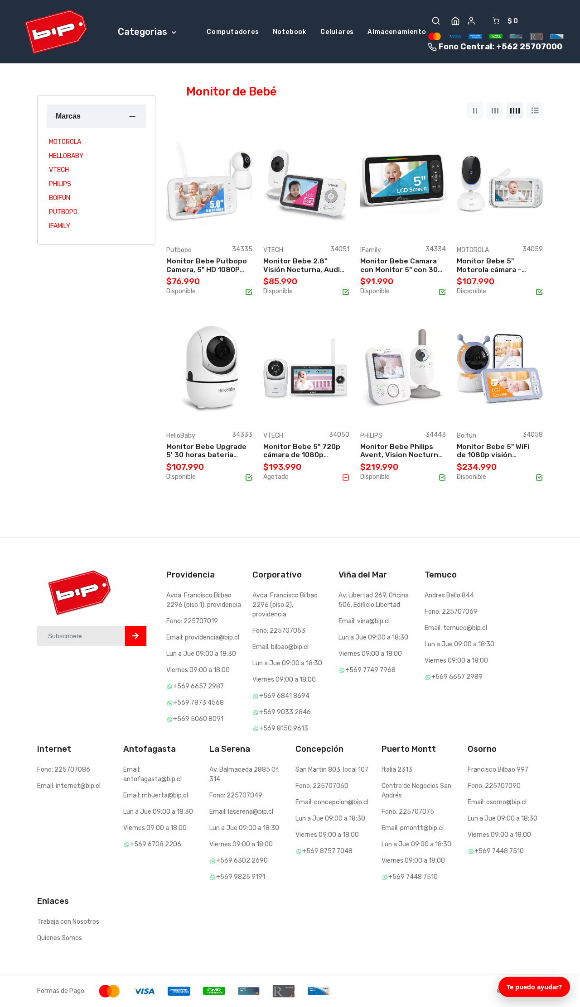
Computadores (233, 32)
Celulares (337, 32)
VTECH (59, 170)
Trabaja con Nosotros (68, 922)
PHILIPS (60, 184)
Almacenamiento (396, 32)
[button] (436, 21)
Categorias (143, 31)
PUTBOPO (63, 212)
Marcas (68, 116)
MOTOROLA (65, 142)
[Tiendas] (455, 20)
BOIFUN (59, 198)
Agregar (191, 225)
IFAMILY (59, 226)
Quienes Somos (59, 938)
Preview (234, 225)
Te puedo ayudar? (534, 987)
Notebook (290, 32)
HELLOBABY (66, 156)
